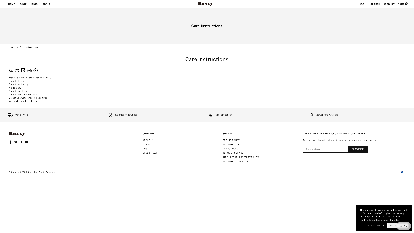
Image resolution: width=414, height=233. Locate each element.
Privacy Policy (231, 148)
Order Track (150, 153)
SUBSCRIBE (358, 149)
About (47, 4)
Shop (23, 4)
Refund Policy (231, 140)
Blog (34, 4)
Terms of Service (233, 153)
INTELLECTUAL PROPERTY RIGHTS (241, 157)
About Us (148, 140)
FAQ (145, 148)
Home (11, 4)
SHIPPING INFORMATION (235, 161)
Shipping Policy (232, 144)
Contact (148, 144)
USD (362, 4)
